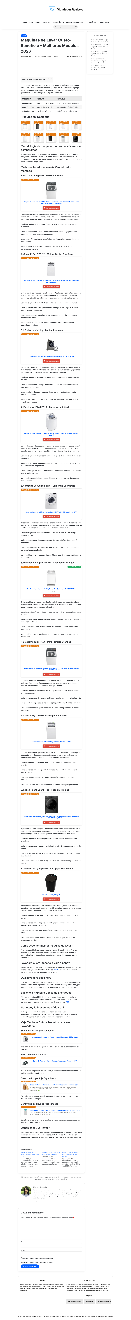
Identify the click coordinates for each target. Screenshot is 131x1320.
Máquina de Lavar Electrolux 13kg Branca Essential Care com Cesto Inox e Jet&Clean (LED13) (51, 434)
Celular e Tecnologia (74, 22)
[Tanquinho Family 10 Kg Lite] (51, 883)
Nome (23, 1242)
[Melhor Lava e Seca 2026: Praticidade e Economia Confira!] (72, 1159)
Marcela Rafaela (26, 56)
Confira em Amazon (52, 208)
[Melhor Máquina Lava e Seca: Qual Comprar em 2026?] (52, 1158)
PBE (67, 1002)
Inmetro (56, 970)
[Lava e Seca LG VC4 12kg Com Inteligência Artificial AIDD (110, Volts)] (51, 345)
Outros (24, 35)
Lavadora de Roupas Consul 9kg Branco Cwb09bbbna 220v (51, 742)
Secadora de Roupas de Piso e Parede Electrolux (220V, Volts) (55, 1037)
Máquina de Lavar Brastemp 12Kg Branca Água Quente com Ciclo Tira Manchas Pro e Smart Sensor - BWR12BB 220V (51, 202)
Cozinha (46, 22)
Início (25, 22)
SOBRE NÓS (104, 22)
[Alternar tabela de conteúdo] (49, 79)
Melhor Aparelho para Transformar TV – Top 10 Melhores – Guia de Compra (99, 61)
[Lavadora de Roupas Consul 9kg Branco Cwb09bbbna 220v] (51, 730)
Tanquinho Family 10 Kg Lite (51, 895)
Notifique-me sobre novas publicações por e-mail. (37, 1262)
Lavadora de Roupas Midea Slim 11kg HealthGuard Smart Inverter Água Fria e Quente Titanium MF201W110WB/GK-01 (51, 817)
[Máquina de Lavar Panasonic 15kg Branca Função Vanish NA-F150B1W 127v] (51, 577)
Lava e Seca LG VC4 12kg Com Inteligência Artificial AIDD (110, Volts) (51, 356)
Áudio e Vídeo (58, 22)
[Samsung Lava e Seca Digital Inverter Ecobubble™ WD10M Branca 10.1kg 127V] (51, 500)
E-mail (23, 1250)
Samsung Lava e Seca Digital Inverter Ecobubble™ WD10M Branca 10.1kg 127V (51, 512)
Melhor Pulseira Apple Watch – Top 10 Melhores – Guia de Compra (100, 54)
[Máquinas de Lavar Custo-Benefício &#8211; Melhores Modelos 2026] (31, 1159)
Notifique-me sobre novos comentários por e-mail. (38, 1258)
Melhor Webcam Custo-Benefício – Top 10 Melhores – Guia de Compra (100, 68)
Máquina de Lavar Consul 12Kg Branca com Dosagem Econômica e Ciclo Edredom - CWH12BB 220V (51, 281)
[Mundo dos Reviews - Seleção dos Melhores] (65, 9)
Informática (91, 22)
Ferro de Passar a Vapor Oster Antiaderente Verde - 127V (55, 1061)
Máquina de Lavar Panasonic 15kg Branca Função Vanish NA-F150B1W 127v (51, 589)
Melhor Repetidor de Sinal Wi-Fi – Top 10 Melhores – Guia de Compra (100, 47)
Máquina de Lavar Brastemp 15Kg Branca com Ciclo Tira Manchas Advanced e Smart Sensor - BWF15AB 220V (51, 669)
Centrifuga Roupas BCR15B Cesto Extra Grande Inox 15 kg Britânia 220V (55, 1110)
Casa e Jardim (34, 22)
